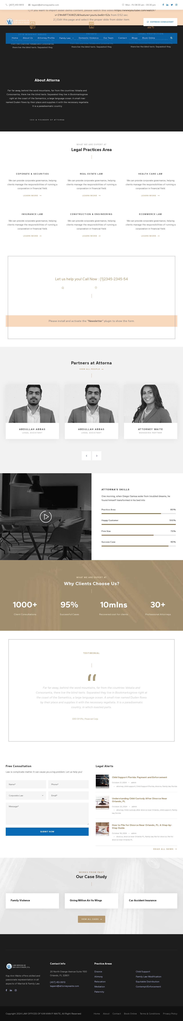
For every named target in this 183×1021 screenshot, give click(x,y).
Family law (166, 786)
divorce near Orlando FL (134, 836)
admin (133, 782)
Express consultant (162, 22)
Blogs (135, 38)
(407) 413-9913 (16, 5)
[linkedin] (167, 5)
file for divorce (160, 836)
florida (174, 786)
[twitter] (172, 5)
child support (129, 786)
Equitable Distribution (147, 981)
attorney (119, 786)
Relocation (100, 981)
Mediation (99, 986)
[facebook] (163, 5)
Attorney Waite (150, 429)
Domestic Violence (89, 38)
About (106, 1013)
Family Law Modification (148, 976)
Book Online (148, 38)
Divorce (98, 971)
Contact (122, 38)
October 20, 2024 (119, 806)
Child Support (143, 971)
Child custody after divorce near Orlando (141, 810)
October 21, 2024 (119, 782)
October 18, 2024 (119, 833)
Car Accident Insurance (142, 900)
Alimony (98, 976)
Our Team (108, 38)
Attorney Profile (46, 38)
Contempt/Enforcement (148, 986)
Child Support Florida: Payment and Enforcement (139, 777)
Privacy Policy (170, 1013)
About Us (28, 38)
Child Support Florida (145, 786)
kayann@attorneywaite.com (45, 5)
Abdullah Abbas (32, 429)
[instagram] (176, 5)
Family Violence (20, 900)
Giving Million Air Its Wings (86, 900)
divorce (158, 786)
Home (15, 38)
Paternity (99, 991)
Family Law (64, 38)
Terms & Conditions (150, 1013)
